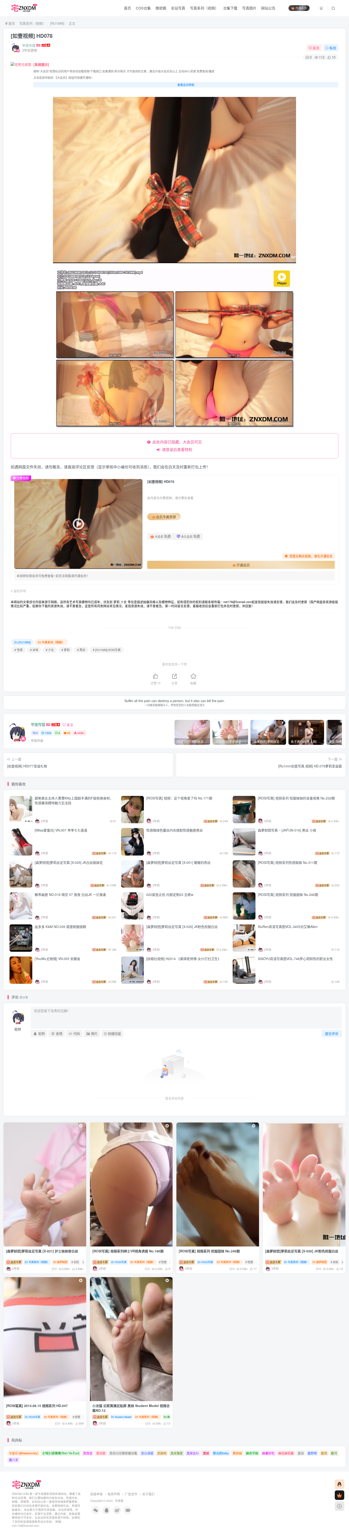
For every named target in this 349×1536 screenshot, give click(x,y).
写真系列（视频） (204, 7)
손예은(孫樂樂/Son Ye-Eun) (60, 1453)
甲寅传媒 (28, 45)
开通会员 (301, 8)
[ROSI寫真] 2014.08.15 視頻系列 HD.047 (37, 1405)
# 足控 (75, 1262)
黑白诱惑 (147, 1453)
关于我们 (148, 1494)
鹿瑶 (324, 1453)
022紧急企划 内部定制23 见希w (169, 894)
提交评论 (331, 1033)
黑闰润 (100, 1453)
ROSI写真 (121, 1262)
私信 (333, 47)
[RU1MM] (57, 23)
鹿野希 (312, 1453)
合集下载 (230, 7)
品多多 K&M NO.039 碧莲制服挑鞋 (60, 926)
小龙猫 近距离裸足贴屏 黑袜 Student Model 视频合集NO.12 (131, 1408)
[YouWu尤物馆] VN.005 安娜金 (57, 958)
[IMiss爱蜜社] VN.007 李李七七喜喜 (61, 830)
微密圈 (161, 7)
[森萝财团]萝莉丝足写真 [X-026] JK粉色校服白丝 (182, 926)
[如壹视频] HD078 (31, 35)
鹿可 (334, 1453)
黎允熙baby (221, 1453)
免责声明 (114, 1494)
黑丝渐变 (176, 1453)
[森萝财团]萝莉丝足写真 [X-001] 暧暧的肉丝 (178, 862)
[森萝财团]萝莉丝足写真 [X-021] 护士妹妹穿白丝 (42, 1251)
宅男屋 (119, 1501)
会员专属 (15, 1262)
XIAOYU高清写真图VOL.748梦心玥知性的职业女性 (295, 958)
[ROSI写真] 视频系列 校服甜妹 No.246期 (288, 894)
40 (68, 733)
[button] (216, 1245)
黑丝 (206, 1453)
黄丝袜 (237, 1453)
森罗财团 (62, 1262)
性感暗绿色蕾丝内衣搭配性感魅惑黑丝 (174, 830)
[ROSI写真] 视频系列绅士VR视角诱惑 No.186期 (128, 1251)
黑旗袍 (161, 1453)
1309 (48, 733)
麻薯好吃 (268, 1453)
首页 (127, 7)
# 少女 (50, 650)
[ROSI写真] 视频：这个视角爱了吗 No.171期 (179, 798)
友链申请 (96, 1494)
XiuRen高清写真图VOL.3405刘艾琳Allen (288, 926)
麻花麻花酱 (286, 1453)
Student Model (123, 1417)
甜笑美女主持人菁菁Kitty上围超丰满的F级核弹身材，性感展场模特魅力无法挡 (74, 800)
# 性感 (18, 650)
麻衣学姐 (252, 1453)
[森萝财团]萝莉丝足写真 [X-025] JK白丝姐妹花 (69, 862)
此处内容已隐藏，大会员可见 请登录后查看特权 (176, 445)
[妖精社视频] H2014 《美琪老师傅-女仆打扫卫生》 (183, 958)
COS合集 (143, 7)
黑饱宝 (87, 1453)
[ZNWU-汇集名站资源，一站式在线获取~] (27, 1484)
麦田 (301, 1453)
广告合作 (131, 1494)
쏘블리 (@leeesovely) (23, 1453)
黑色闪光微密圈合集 (123, 1453)
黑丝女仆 (193, 1453)
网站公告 (268, 7)
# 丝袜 (34, 650)
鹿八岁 (13, 1459)
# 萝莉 (65, 650)
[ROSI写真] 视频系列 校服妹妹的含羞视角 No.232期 (297, 798)
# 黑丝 (81, 650)
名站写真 (178, 7)
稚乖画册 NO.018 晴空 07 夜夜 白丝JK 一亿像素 (70, 894)
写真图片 (249, 7)
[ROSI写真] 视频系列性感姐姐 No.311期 (287, 862)
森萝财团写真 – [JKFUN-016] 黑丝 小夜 (287, 830)
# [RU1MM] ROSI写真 (107, 650)
